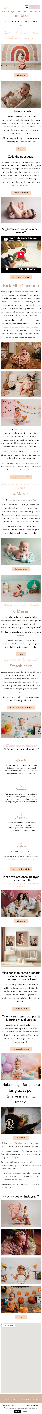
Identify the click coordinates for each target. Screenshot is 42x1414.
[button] (26, 7)
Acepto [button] (17, 1411)
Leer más (25, 1411)
